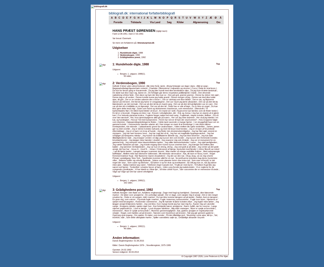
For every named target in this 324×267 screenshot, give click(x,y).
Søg (169, 22)
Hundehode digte (128, 53)
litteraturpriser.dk (145, 43)
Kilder (180, 22)
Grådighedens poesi (130, 57)
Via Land (155, 22)
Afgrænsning (200, 22)
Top (218, 64)
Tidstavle (136, 22)
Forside (118, 22)
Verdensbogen (127, 55)
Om (218, 22)
